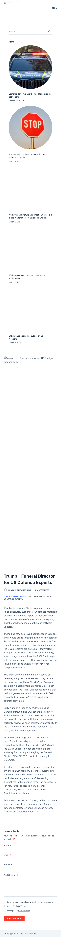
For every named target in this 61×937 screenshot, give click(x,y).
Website (8, 864)
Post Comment (14, 918)
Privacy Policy (24, 911)
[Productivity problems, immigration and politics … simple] (30, 127)
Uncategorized (42, 590)
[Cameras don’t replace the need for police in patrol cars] (30, 67)
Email (7, 855)
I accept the (18, 911)
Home (6, 596)
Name (7, 845)
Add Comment (12, 875)
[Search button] (49, 31)
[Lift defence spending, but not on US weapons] (30, 309)
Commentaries (18, 596)
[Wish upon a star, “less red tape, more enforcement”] (30, 248)
